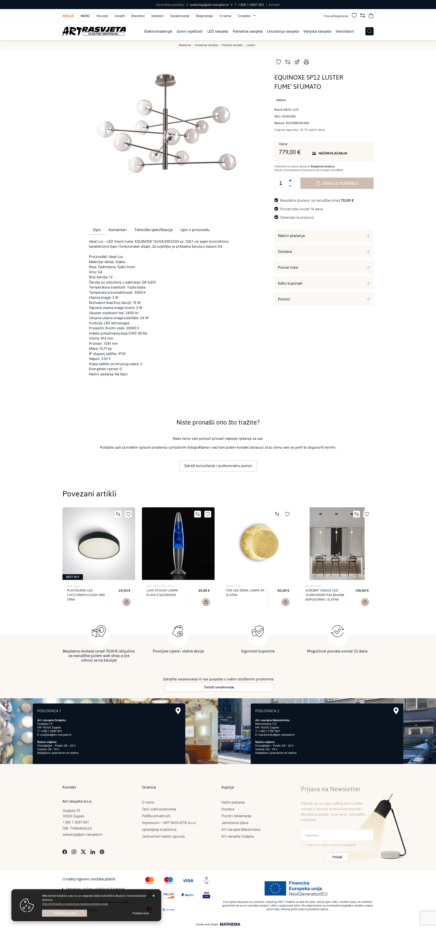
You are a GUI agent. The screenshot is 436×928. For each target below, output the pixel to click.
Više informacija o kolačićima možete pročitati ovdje (75, 904)
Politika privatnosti (156, 816)
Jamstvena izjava (234, 823)
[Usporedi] (288, 62)
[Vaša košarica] (371, 16)
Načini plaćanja (291, 236)
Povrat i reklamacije (236, 816)
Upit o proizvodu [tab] (195, 229)
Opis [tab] (97, 229)
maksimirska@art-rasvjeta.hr (276, 734)
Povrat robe (288, 267)
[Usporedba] (362, 16)
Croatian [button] (244, 16)
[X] (83, 851)
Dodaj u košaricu (340, 183)
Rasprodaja (204, 16)
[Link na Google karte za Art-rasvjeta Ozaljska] (178, 711)
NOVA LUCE (313, 586)
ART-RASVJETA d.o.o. (160, 586)
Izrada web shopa (207, 924)
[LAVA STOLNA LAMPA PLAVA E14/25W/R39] (206, 602)
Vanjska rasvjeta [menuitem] (317, 31)
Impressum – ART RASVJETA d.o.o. (169, 823)
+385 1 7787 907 (269, 731)
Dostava (285, 251)
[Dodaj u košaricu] (126, 602)
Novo (85, 16)
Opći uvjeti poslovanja (159, 809)
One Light (73, 586)
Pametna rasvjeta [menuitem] (248, 31)
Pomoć (284, 299)
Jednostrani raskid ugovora (163, 836)
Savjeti (120, 16)
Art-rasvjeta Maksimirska (240, 829)
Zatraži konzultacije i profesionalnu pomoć (218, 466)
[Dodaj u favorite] (278, 62)
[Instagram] (74, 851)
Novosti (102, 16)
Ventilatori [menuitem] (345, 31)
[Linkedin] (92, 851)
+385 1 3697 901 (251, 5)
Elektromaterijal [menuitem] (158, 31)
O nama (225, 16)
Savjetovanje (179, 16)
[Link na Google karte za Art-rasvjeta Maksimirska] (396, 711)
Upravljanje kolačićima (159, 829)
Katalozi (157, 16)
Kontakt (274, 5)
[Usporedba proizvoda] (118, 514)
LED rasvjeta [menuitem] (217, 31)
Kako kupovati (290, 283)
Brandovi (138, 16)
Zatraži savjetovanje (219, 687)
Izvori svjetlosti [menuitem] (190, 31)
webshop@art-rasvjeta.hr (209, 5)
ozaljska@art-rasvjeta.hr (56, 734)
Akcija (68, 16)
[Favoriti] (354, 16)
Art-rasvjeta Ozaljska (237, 836)
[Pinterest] (101, 851)
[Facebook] (64, 851)
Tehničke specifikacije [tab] (153, 229)
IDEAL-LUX (233, 586)
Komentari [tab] (118, 229)
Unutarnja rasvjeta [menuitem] (283, 31)
